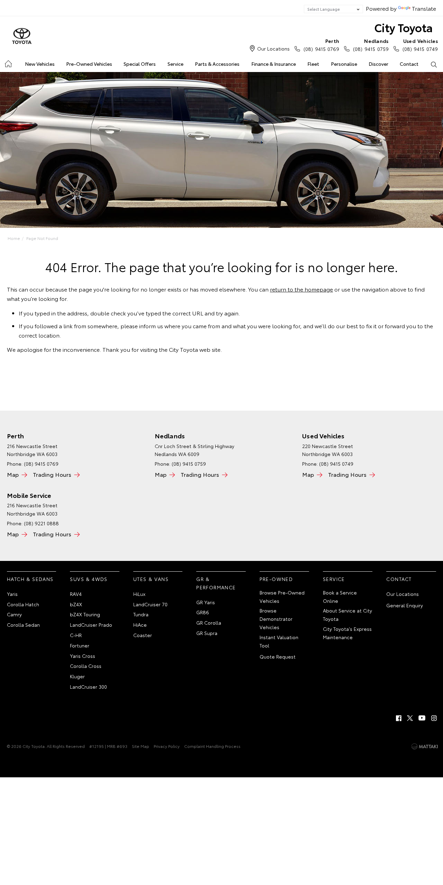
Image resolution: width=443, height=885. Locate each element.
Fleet (313, 63)
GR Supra (206, 632)
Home (8, 62)
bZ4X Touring (85, 614)
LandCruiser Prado (91, 624)
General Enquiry (404, 605)
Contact (409, 63)
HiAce (140, 624)
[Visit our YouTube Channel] (422, 718)
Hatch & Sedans (30, 578)
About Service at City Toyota (347, 614)
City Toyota (403, 27)
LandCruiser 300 (88, 686)
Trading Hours (52, 474)
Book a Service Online (340, 596)
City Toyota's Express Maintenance (347, 633)
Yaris (12, 593)
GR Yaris (205, 602)
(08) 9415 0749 (420, 44)
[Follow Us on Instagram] (434, 718)
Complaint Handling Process (212, 746)
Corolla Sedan (23, 624)
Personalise (344, 63)
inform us (151, 326)
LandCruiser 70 (150, 604)
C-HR (76, 635)
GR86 (202, 612)
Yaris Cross (82, 655)
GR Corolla (208, 622)
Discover (378, 63)
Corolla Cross (85, 665)
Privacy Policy (167, 746)
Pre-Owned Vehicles (89, 63)
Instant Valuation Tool (279, 641)
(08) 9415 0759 (370, 44)
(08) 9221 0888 (41, 523)
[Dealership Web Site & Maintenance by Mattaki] (424, 746)
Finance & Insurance (273, 63)
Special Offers (140, 63)
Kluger (77, 676)
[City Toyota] (21, 36)
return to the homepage (301, 289)
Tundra (140, 614)
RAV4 (76, 593)
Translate (424, 8)
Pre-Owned (276, 578)
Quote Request (278, 656)
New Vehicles (40, 63)
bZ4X (76, 604)
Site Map (140, 746)
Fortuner (79, 645)
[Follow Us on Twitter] (410, 718)
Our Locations (273, 48)
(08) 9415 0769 (321, 44)
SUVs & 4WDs (88, 578)
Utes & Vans (151, 578)
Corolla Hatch (23, 604)
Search (434, 64)
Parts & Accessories (217, 63)
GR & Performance (216, 583)
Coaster (142, 635)
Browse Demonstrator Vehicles (276, 619)
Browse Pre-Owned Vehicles (282, 596)
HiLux (139, 593)
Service (175, 63)
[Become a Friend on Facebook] (399, 718)
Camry (14, 614)
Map (13, 474)
